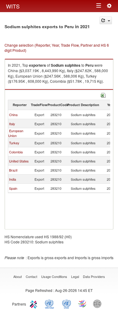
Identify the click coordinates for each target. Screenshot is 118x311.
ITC (34, 303)
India (12, 179)
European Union (15, 133)
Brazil (13, 170)
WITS (13, 6)
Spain (13, 188)
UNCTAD (50, 303)
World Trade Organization (83, 303)
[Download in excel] (103, 94)
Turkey (14, 142)
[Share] (106, 20)
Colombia (16, 151)
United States (19, 161)
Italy (12, 123)
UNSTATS (67, 303)
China (13, 114)
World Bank (99, 303)
